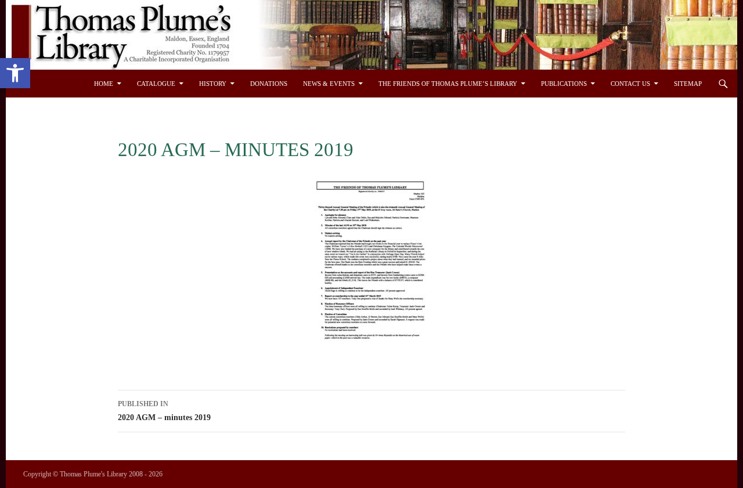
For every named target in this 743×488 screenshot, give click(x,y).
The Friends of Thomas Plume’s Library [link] (447, 83)
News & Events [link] (329, 83)
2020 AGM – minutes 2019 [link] (164, 411)
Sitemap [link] (688, 83)
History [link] (212, 83)
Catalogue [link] (156, 83)
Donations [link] (268, 83)
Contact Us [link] (630, 83)
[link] (15, 73)
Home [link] (103, 83)
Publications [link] (564, 83)
